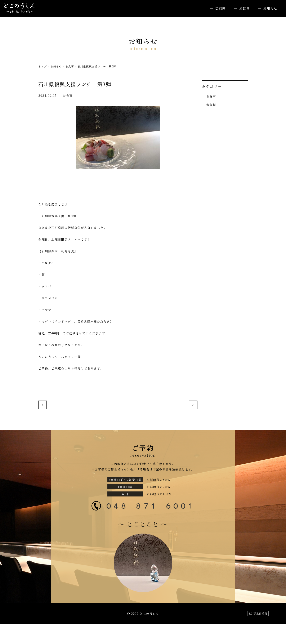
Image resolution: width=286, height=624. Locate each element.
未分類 (211, 105)
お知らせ (270, 8)
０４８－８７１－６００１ (150, 506)
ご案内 (220, 8)
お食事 (244, 8)
